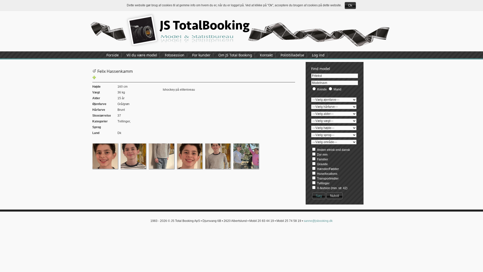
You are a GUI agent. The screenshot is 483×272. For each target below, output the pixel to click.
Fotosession (174, 55)
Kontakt (266, 55)
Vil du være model (142, 55)
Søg (319, 196)
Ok (350, 5)
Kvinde (322, 89)
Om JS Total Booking (235, 55)
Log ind (318, 55)
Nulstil (334, 196)
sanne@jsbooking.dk (318, 221)
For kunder (201, 55)
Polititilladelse (292, 55)
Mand (337, 89)
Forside (112, 55)
